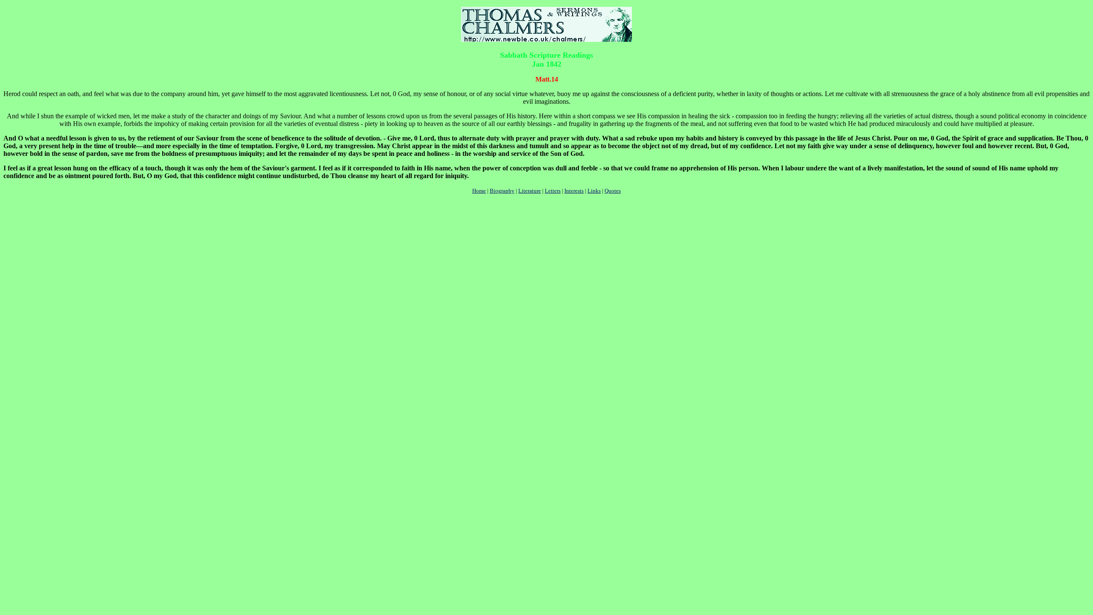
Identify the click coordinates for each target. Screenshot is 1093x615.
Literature (529, 190)
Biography (502, 190)
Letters (553, 190)
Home (479, 190)
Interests (574, 190)
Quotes (613, 190)
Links (594, 190)
